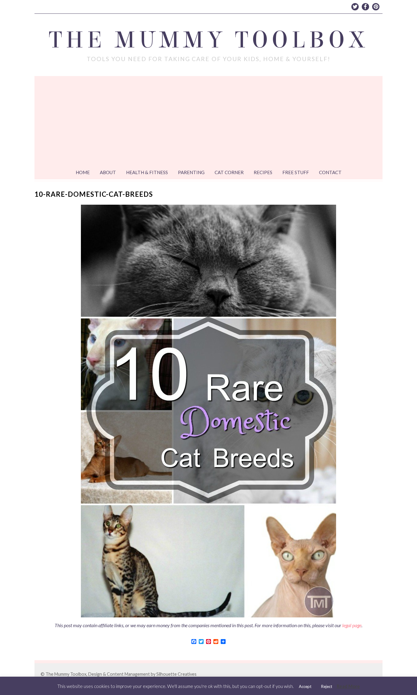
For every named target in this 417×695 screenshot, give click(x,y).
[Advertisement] (208, 122)
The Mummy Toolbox (208, 40)
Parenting (191, 172)
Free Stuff (295, 172)
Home (83, 172)
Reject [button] (326, 686)
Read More (348, 686)
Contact (330, 172)
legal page (351, 625)
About (108, 172)
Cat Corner (229, 172)
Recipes (263, 172)
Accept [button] (305, 686)
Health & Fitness (147, 172)
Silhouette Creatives (176, 674)
